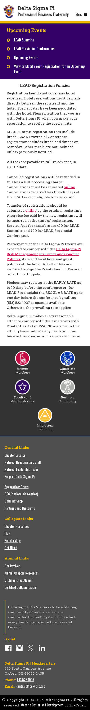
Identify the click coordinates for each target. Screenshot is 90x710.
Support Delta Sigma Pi (20, 476)
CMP (7, 533)
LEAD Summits (24, 40)
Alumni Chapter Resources (22, 573)
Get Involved (12, 565)
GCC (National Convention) (21, 493)
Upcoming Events (26, 57)
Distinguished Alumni (18, 580)
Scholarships (13, 540)
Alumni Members (22, 370)
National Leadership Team (21, 469)
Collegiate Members (67, 370)
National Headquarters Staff (23, 462)
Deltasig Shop (14, 501)
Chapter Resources (17, 526)
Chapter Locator (15, 455)
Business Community (67, 399)
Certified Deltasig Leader (21, 587)
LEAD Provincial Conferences (34, 48)
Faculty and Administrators (22, 399)
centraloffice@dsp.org (30, 686)
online (69, 187)
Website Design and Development (42, 704)
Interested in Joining (45, 427)
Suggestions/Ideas (17, 486)
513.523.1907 (25, 679)
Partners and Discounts (20, 508)
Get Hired (11, 547)
